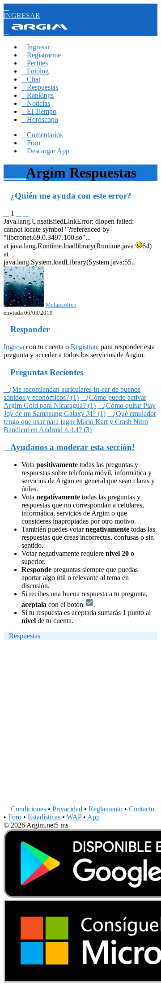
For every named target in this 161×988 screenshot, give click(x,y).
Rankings (37, 95)
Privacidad (67, 809)
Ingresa (14, 347)
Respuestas (39, 87)
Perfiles (34, 63)
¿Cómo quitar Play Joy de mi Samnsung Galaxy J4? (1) (80, 409)
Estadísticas (44, 817)
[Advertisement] (80, 724)
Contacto (141, 809)
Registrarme (41, 55)
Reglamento (106, 809)
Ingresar (35, 47)
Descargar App (45, 151)
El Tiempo (38, 111)
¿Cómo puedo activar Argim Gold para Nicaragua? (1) (75, 401)
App (93, 817)
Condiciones (28, 809)
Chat (30, 79)
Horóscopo (39, 119)
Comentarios (42, 135)
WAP (74, 817)
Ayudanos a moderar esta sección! (69, 447)
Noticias (35, 103)
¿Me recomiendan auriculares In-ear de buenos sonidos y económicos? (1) (72, 393)
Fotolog (35, 71)
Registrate (85, 347)
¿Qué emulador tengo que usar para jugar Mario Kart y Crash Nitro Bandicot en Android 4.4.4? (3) (80, 421)
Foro (30, 143)
